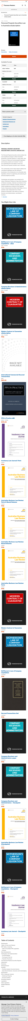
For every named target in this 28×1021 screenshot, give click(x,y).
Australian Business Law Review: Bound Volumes (12, 542)
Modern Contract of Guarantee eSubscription (11, 332)
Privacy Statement (14, 1015)
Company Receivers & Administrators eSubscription (13, 287)
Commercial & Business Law (9, 121)
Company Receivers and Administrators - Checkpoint (10, 802)
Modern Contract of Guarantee (11, 628)
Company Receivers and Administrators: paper (9, 757)
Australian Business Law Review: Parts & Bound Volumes (12, 501)
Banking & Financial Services (9, 119)
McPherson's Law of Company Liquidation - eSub (11, 243)
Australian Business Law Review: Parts (12, 584)
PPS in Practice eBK (8, 418)
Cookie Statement (6, 1015)
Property (5, 128)
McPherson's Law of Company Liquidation (11, 672)
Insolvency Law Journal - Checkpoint (13, 931)
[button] (5, 1)
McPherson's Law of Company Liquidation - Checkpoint (11, 888)
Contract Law (6, 124)
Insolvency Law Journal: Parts (11, 461)
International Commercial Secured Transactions (12, 375)
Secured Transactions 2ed (10, 713)
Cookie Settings (14, 1019)
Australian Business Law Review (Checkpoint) (12, 843)
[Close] (26, 1002)
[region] (14, 1010)
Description (4, 52)
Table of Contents (13, 52)
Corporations (6, 126)
